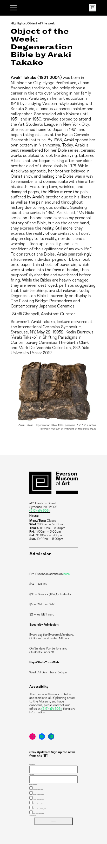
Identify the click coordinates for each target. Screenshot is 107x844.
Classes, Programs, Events (38, 794)
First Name (31, 774)
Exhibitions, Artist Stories (38, 789)
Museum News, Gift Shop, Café (39, 808)
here (66, 573)
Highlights (18, 23)
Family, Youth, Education (38, 799)
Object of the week (41, 23)
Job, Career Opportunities (38, 813)
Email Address (32, 764)
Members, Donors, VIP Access (39, 804)
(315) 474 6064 (39, 510)
